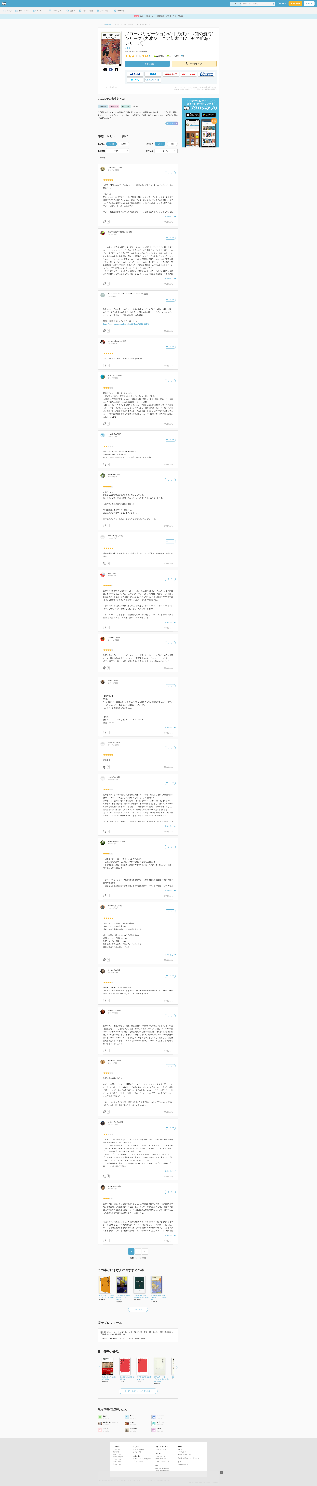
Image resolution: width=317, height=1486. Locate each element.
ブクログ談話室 (118, 1456)
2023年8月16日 (113, 296)
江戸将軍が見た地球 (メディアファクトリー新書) (123, 1298)
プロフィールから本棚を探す (142, 1458)
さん (113, 167)
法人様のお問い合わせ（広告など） (188, 1458)
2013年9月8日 (113, 1063)
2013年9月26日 (113, 1013)
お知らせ (180, 1449)
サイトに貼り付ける (111, 87)
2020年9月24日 (113, 477)
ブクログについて (160, 1449)
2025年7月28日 (113, 234)
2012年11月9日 (113, 1124)
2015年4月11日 (113, 908)
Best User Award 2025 (162, 1468)
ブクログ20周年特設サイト (163, 1470)
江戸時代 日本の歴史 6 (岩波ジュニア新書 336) (158, 1298)
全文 (172, 144)
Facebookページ (183, 1464)
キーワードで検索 (138, 1449)
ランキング (116, 1449)
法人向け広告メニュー (184, 1454)
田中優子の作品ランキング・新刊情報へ (138, 1391)
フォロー (171, 173)
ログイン (309, 3)
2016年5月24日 (113, 779)
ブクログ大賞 (117, 1459)
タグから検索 (137, 1452)
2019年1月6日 (113, 576)
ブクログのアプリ (160, 1456)
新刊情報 (116, 1452)
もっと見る (171, 123)
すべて (102, 158)
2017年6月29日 (113, 683)
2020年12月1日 (113, 436)
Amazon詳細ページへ (195, 64)
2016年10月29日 (113, 745)
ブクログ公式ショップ (162, 1461)
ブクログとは (281, 3)
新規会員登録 (295, 3)
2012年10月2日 (113, 1189)
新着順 (123, 144)
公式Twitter (181, 1462)
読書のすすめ (117, 1464)
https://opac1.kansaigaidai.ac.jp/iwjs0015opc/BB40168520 (126, 324)
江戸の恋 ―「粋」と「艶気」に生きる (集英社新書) (161, 1379)
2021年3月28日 (113, 378)
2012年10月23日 (113, 170)
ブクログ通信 (117, 1461)
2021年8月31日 (113, 343)
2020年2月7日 (113, 538)
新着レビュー (117, 1454)
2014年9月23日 (113, 972)
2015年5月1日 (113, 844)
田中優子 (128, 48)
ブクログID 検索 (138, 1461)
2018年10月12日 (113, 640)
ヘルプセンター (182, 1452)
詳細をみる (168, 222)
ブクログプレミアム (161, 1458)
